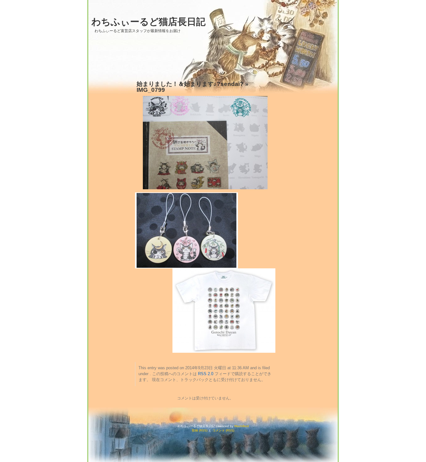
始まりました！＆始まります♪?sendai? (190, 84)
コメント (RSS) (223, 430)
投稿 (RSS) (199, 430)
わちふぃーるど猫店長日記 (148, 21)
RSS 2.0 (205, 374)
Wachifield (241, 426)
